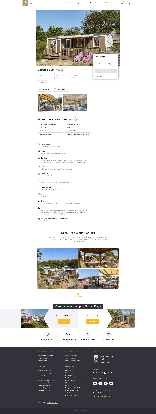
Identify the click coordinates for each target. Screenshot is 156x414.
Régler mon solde (70, 380)
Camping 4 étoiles (42, 358)
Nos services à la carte (44, 390)
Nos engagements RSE (44, 383)
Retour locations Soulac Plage (49, 8)
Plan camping (45, 89)
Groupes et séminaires (44, 385)
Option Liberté (69, 393)
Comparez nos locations (44, 378)
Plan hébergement (62, 89)
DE (108, 373)
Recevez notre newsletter (44, 370)
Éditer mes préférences (71, 395)
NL (96, 373)
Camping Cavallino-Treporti (72, 360)
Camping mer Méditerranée (45, 355)
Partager (99, 77)
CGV (66, 383)
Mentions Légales (70, 385)
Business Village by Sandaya (45, 388)
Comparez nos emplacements (46, 380)
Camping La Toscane (71, 355)
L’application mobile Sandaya (73, 378)
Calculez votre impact (71, 375)
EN (99, 373)
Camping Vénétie (70, 358)
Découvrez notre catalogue (45, 373)
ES (102, 373)
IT (111, 373)
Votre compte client (70, 373)
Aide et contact (69, 370)
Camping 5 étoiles (42, 360)
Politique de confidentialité (72, 388)
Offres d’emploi (42, 393)
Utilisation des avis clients (72, 390)
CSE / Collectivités (42, 375)
